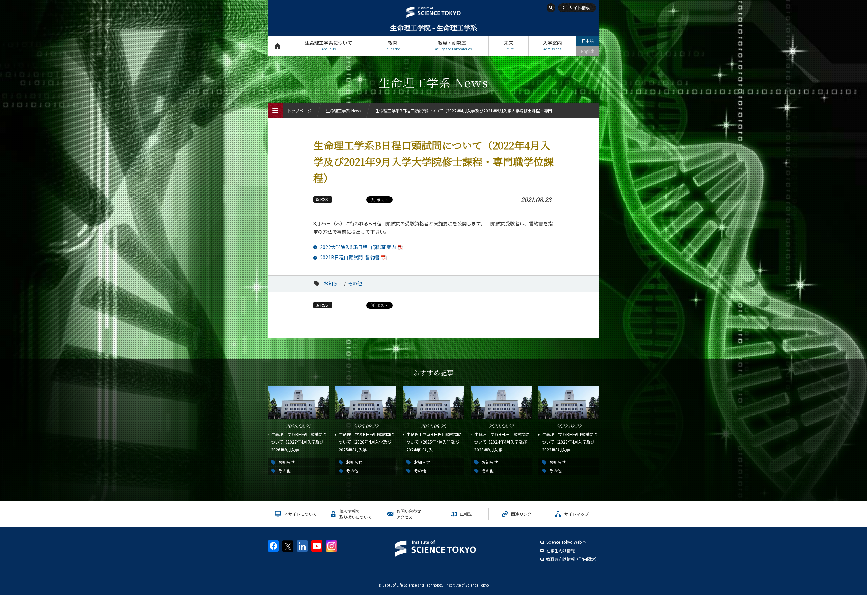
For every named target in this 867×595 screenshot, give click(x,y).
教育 (393, 45)
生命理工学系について (328, 45)
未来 (508, 45)
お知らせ (332, 283)
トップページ (278, 46)
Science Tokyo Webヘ (566, 542)
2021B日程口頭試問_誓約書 (350, 257)
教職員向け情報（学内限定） (572, 559)
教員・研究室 (452, 45)
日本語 (587, 40)
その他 (355, 283)
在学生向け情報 (560, 550)
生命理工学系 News (343, 111)
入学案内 (552, 45)
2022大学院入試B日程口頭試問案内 (358, 247)
